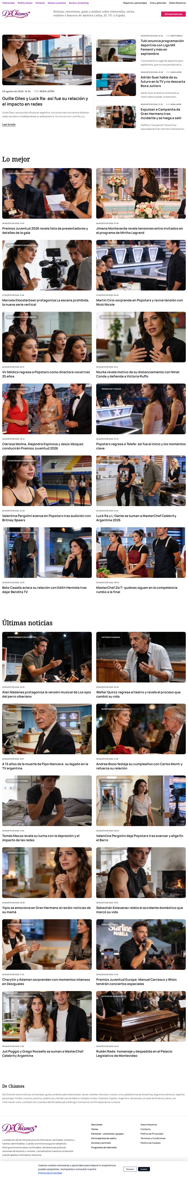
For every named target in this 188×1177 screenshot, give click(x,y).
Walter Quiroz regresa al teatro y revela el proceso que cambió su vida (138, 694)
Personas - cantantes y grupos (107, 1133)
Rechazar (130, 1169)
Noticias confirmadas (112, 460)
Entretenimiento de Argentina (21, 40)
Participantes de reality (103, 1138)
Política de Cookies (151, 1142)
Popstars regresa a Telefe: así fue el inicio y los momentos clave (141, 446)
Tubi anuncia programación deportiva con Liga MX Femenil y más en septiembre (162, 47)
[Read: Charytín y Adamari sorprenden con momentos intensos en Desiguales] (47, 944)
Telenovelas (8, 3)
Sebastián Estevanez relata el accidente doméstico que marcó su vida (139, 910)
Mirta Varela (177, 36)
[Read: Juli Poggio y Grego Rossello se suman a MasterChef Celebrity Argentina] (47, 1016)
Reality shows (25, 3)
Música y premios (57, 3)
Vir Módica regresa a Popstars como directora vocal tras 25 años (46, 374)
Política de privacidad (50, 1172)
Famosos (40, 3)
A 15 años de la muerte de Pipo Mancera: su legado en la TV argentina (45, 766)
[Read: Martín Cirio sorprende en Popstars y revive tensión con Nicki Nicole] (141, 265)
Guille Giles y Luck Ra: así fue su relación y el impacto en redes (45, 101)
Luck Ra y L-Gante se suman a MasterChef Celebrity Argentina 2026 (136, 518)
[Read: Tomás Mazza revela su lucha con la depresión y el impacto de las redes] (47, 801)
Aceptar (144, 1169)
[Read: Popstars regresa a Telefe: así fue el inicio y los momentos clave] (141, 409)
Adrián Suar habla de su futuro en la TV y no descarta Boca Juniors (163, 81)
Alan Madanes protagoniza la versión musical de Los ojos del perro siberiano (46, 694)
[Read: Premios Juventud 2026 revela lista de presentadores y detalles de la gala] (47, 193)
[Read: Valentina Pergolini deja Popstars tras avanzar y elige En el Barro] (141, 801)
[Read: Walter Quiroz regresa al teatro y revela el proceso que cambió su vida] (141, 657)
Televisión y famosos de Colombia (112, 111)
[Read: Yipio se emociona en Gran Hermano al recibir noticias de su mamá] (47, 872)
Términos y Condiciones (153, 1138)
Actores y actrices (101, 1142)
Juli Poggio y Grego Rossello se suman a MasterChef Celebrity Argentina (42, 1053)
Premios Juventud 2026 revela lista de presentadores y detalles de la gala (45, 230)
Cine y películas (158, 3)
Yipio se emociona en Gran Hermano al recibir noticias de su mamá (46, 910)
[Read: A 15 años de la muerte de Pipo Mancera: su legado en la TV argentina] (47, 729)
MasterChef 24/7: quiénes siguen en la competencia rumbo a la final (136, 589)
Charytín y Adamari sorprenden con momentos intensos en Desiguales (46, 981)
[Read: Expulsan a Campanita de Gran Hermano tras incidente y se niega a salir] (116, 117)
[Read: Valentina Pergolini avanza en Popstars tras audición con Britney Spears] (47, 480)
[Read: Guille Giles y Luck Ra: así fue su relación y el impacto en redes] (47, 60)
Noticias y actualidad (111, 79)
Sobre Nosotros (177, 3)
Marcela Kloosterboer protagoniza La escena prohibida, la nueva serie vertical (45, 302)
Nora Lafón (176, 72)
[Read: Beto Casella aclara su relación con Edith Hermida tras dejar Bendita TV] (47, 552)
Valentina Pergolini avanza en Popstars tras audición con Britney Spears (46, 518)
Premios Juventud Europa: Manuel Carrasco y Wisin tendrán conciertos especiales (136, 981)
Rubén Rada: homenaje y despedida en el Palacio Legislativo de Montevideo (134, 1053)
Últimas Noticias (173, 14)
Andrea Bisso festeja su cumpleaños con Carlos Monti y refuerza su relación (139, 766)
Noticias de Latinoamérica (113, 996)
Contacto (146, 1129)
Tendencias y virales (111, 389)
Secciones (96, 1124)
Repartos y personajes (135, 3)
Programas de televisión (104, 1147)
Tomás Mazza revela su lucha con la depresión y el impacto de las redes (40, 838)
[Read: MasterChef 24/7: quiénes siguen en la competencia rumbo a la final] (141, 552)
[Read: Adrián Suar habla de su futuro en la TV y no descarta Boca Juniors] (116, 85)
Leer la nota (8, 124)
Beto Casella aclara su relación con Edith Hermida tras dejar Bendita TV (44, 589)
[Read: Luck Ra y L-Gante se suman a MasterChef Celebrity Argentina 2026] (141, 480)
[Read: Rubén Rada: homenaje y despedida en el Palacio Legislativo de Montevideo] (141, 1016)
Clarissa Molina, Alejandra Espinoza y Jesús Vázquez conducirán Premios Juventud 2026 (43, 446)
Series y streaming (79, 3)
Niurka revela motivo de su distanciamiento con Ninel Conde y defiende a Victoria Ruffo (137, 374)
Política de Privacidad (152, 1133)
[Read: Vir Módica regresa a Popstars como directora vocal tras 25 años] (47, 337)
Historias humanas (110, 637)
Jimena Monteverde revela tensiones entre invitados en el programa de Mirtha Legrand (139, 230)
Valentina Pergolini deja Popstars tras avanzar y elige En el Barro (139, 838)
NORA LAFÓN (47, 91)
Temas (94, 1129)
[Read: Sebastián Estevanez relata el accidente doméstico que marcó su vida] (141, 872)
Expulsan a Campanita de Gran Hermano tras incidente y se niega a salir (161, 113)
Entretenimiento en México (114, 44)
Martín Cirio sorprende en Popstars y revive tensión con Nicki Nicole (139, 302)
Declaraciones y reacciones (115, 173)
